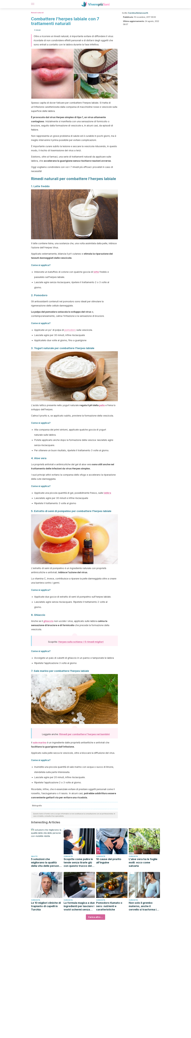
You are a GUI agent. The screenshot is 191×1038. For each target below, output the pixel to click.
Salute (34, 856)
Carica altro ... (95, 917)
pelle (102, 405)
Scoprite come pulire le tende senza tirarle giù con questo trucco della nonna (79, 863)
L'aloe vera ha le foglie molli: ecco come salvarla (143, 862)
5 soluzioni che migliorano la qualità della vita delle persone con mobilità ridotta (46, 863)
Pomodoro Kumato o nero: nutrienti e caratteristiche (109, 906)
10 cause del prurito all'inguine (108, 861)
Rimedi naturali (37, 13)
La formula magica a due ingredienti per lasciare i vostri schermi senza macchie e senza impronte (79, 906)
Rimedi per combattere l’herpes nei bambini (84, 734)
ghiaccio (48, 621)
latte (96, 272)
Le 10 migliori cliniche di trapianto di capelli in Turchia (46, 906)
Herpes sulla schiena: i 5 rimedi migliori (81, 641)
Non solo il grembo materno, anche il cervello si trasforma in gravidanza (143, 906)
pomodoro (70, 330)
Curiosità (68, 856)
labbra (107, 493)
